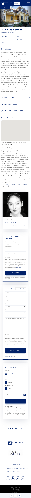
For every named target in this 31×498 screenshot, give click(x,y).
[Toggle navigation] (28, 3)
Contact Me (18, 225)
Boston (21, 185)
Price (6, 379)
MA (12, 185)
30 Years (9, 374)
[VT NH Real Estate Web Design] (15, 489)
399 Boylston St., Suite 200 (16, 468)
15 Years (15, 374)
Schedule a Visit (21, 288)
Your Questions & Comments (11, 316)
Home (2, 185)
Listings (8, 185)
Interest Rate (8, 392)
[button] (2, 16)
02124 (25, 185)
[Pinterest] (18, 478)
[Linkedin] (13, 478)
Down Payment (9, 385)
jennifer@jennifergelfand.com (16, 471)
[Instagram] (23, 478)
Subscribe (15, 273)
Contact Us (10, 288)
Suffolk (16, 185)
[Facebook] (8, 478)
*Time (6, 310)
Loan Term (8, 371)
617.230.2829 (16, 465)
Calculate (15, 401)
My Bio (23, 225)
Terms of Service (10, 356)
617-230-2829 (10, 223)
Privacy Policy (18, 267)
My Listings (7, 225)
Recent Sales (13, 225)
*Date (6, 304)
